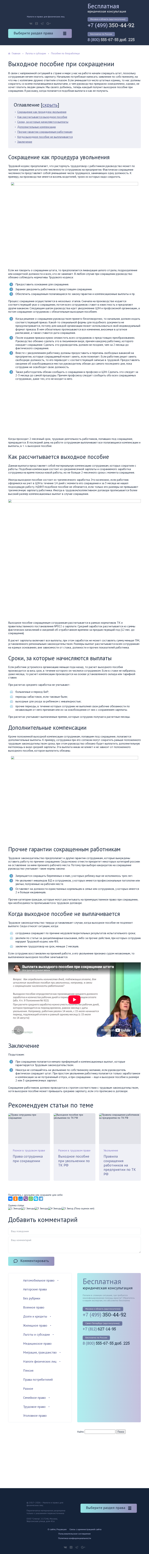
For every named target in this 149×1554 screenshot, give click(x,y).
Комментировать (34, 1260)
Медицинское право (37, 1343)
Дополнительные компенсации (36, 127)
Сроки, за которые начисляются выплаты (42, 122)
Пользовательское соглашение (74, 1533)
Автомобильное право (39, 1280)
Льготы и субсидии (36, 1334)
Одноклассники (36, 23)
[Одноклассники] (15, 1198)
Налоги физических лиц (40, 1361)
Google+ (49, 23)
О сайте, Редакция (57, 1529)
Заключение (24, 141)
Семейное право (34, 1398)
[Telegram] (41, 1198)
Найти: (80, 1431)
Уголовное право (35, 1415)
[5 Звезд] (67, 1208)
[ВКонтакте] (10, 1198)
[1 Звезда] (14, 1208)
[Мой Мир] (20, 1198)
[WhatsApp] (31, 1198)
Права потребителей (38, 1379)
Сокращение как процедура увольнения (41, 112)
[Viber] (25, 1198)
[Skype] (36, 1198)
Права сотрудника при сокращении (28, 1158)
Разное (28, 1388)
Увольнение (111, 1150)
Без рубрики (31, 1298)
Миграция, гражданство (40, 1352)
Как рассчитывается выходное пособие (42, 117)
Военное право (33, 1307)
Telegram (42, 23)
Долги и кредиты (35, 1316)
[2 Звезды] (28, 1208)
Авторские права (35, 1289)
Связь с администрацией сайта (85, 1529)
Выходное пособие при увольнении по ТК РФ (74, 1161)
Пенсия (28, 1370)
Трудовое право (34, 1407)
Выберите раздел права (33, 33)
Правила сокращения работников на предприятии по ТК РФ (120, 1165)
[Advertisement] (38, 409)
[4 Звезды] (55, 1208)
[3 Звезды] (41, 1208)
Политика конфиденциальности (74, 1538)
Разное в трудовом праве (29, 1150)
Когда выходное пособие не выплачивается (45, 137)
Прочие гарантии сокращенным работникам (44, 132)
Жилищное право (35, 1325)
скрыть (50, 104)
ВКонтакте (30, 23)
